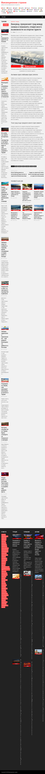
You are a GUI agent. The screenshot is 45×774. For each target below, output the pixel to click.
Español (22, 8)
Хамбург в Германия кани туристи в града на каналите (28, 544)
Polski (24, 9)
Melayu (10, 9)
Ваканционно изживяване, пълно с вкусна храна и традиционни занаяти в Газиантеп (5, 90)
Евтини (4, 543)
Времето (4, 538)
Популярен (4, 558)
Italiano (41, 8)
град (16, 166)
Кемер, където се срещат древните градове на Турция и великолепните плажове (4, 194)
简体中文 (10, 12)
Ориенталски (4, 555)
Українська (22, 11)
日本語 (4, 12)
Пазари (3, 556)
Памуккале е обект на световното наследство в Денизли (4, 290)
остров (4, 585)
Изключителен (5, 549)
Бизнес (3, 534)
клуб (3, 578)
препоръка (4, 593)
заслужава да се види (5, 569)
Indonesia (34, 8)
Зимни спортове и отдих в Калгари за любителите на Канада (15, 194)
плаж (4, 590)
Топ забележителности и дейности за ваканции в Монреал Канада (27, 215)
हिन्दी (41, 11)
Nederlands (17, 9)
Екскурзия (4, 544)
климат (4, 576)
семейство (4, 602)
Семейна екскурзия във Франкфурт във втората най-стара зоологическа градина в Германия (32, 615)
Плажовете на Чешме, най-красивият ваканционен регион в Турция (4, 389)
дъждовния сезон (5, 566)
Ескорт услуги (5, 548)
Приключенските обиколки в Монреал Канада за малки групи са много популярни (38, 215)
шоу (3, 607)
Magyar (5, 9)
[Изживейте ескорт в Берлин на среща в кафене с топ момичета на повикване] (27, 662)
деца (3, 565)
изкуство (4, 573)
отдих (3, 586)
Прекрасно (4, 560)
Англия (37, 532)
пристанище (5, 595)
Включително (5, 536)
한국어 (36, 11)
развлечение (4, 598)
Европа (4, 539)
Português (30, 9)
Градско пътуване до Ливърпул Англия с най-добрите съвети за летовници (43, 685)
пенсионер (4, 588)
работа (4, 596)
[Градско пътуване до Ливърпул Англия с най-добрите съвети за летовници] (38, 650)
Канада (17, 21)
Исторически (5, 551)
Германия (27, 532)
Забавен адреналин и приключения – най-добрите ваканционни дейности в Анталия (4, 339)
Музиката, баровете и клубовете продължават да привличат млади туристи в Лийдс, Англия (39, 548)
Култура (4, 553)
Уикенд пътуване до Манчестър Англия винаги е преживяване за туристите (43, 611)
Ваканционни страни (13, 2)
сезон (31, 166)
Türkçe (16, 11)
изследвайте (4, 574)
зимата (19, 166)
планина (27, 166)
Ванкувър (13, 21)
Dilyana (14, 32)
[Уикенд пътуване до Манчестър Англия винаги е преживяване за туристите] (38, 575)
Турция (14, 532)
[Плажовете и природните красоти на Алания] (16, 536)
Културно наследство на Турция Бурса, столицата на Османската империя (4, 434)
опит (23, 166)
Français (28, 8)
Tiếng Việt (9, 11)
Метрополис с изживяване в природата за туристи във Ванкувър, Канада (15, 215)
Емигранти (4, 546)
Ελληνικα (30, 11)
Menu (4, 17)
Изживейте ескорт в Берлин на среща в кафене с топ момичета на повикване (32, 698)
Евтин (3, 541)
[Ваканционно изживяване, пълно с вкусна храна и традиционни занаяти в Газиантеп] (16, 574)
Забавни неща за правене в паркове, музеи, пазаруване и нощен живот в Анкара (4, 249)
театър (4, 603)
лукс (3, 581)
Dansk (3, 8)
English (15, 8)
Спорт (35, 166)
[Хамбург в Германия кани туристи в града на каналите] (28, 536)
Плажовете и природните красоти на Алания (4, 38)
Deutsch (10, 8)
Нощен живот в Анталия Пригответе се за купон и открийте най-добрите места (4, 485)
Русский (37, 9)
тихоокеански (5, 605)
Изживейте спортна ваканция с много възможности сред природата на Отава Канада (38, 194)
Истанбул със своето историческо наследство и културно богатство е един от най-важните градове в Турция (4, 142)
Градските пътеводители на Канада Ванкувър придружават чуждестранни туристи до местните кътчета (26, 196)
